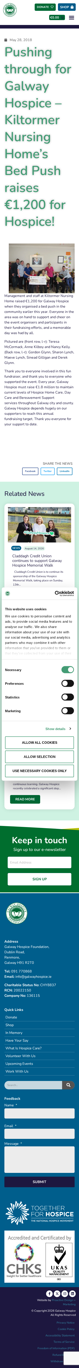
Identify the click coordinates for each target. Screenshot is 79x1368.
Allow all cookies (39, 742)
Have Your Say (16, 1040)
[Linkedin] (72, 1293)
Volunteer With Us (20, 1056)
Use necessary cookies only (40, 771)
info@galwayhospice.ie (33, 976)
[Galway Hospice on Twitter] (57, 1293)
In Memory (13, 1032)
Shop (9, 1025)
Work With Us (17, 1071)
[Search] (68, 1085)
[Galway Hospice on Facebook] (49, 1293)
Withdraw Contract (62, 1361)
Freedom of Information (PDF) (56, 1348)
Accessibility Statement (60, 1336)
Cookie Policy (66, 1329)
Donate (11, 1017)
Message (13, 1144)
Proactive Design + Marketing (64, 1302)
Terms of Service (64, 1342)
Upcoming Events (19, 1063)
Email (10, 1126)
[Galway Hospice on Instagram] (64, 1293)
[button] (71, 17)
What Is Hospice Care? (23, 1048)
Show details (55, 729)
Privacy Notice (66, 1323)
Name (10, 1105)
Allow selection (40, 757)
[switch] (67, 683)
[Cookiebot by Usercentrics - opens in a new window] (56, 593)
